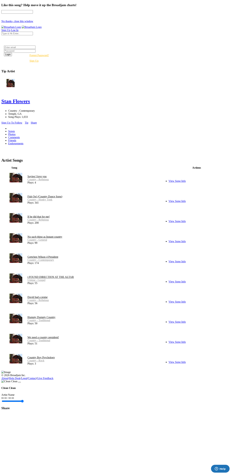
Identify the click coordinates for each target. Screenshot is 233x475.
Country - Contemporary (40, 259)
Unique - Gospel (36, 280)
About (4, 378)
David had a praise (37, 297)
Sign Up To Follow (11, 122)
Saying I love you (37, 176)
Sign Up (34, 60)
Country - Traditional (38, 320)
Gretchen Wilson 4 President (42, 256)
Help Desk (14, 378)
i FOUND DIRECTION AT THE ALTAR (50, 277)
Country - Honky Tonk (39, 199)
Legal (24, 378)
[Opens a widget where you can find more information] (220, 469)
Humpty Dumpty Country (41, 317)
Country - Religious (38, 179)
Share (34, 122)
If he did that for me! (38, 216)
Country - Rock (35, 360)
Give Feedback (45, 378)
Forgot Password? (39, 55)
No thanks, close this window (17, 21)
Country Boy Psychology (41, 357)
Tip (26, 122)
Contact (32, 378)
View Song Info (177, 181)
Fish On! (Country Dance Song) (44, 196)
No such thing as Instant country (44, 236)
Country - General (37, 239)
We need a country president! (43, 337)
